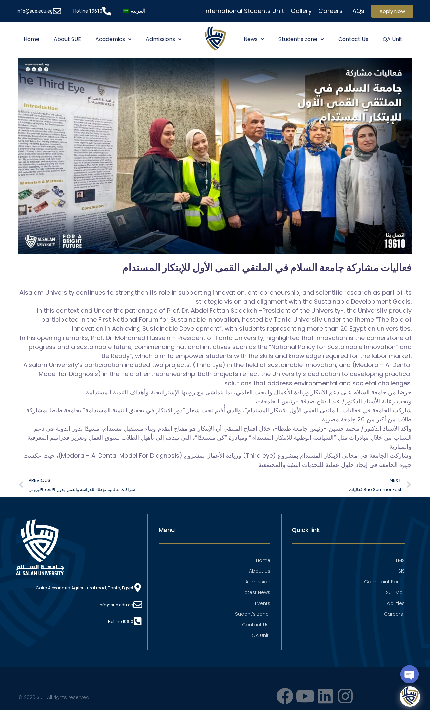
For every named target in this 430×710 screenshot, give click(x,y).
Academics (110, 39)
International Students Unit (244, 11)
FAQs (356, 11)
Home (31, 39)
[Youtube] (305, 695)
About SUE (67, 39)
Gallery (301, 11)
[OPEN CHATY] (409, 674)
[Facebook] (284, 695)
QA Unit (392, 39)
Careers (330, 11)
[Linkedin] (325, 695)
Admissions (160, 39)
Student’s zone (297, 39)
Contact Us (353, 39)
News (251, 39)
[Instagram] (345, 695)
